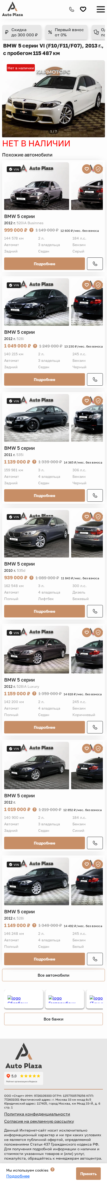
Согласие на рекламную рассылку (39, 1121)
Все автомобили (53, 975)
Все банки (53, 1019)
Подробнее (44, 263)
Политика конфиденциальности (37, 1114)
